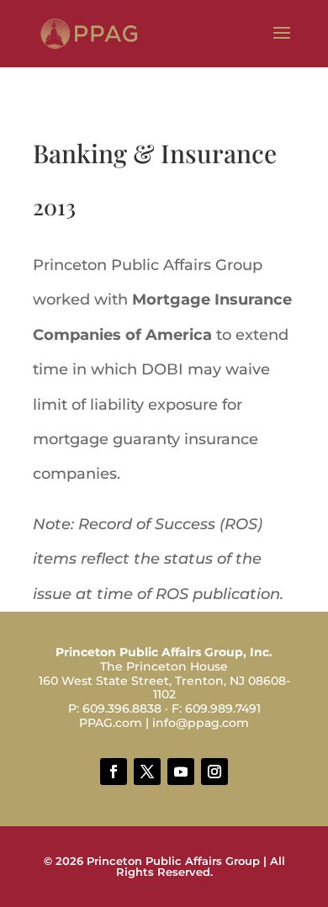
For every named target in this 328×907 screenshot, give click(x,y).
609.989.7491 (223, 708)
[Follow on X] (147, 771)
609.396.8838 (121, 708)
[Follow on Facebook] (113, 771)
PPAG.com (110, 722)
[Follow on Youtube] (180, 771)
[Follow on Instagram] (214, 771)
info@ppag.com (200, 722)
